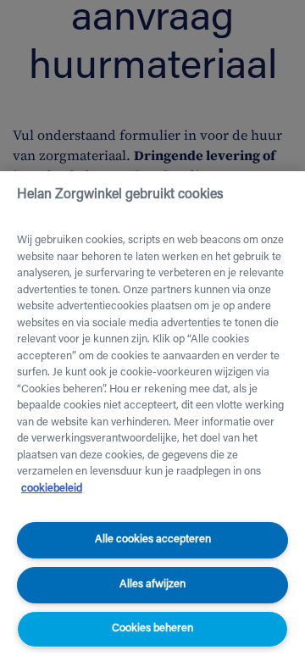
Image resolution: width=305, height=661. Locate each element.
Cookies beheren (152, 628)
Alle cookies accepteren (153, 539)
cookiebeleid (51, 488)
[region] (152, 416)
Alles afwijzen (152, 584)
